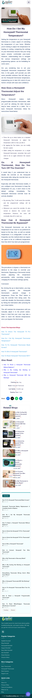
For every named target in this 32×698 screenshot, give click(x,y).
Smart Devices (5, 655)
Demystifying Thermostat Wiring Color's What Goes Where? (16, 573)
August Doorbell (5, 648)
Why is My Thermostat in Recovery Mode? (14, 558)
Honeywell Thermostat (7, 668)
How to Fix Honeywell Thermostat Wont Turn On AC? (16, 588)
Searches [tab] (6, 495)
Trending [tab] (6, 610)
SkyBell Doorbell (5, 641)
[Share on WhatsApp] (16, 398)
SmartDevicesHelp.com (12, 696)
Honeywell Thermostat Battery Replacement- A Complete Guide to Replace (16, 507)
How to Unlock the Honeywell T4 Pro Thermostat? (18, 433)
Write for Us (4, 689)
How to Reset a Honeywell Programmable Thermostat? (16, 596)
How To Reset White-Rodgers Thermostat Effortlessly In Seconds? (16, 604)
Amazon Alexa (5, 657)
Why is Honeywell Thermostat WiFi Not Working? (19, 423)
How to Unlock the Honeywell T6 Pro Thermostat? (18, 443)
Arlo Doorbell (5, 652)
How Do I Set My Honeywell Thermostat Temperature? (16, 515)
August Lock (4, 673)
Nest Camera (5, 671)
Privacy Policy (5, 685)
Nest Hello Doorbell (6, 650)
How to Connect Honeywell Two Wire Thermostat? (19, 473)
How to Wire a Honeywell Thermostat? (12, 543)
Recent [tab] (13, 610)
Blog (2, 692)
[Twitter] (3, 631)
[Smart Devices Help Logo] (7, 619)
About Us (3, 682)
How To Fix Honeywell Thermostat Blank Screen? (15, 500)
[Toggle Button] (28, 2)
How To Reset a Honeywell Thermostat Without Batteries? (16, 523)
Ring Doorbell (5, 643)
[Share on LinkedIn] (20, 398)
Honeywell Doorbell (6, 645)
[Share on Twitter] (12, 398)
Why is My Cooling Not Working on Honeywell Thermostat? (20, 414)
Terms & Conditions (6, 687)
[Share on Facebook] (8, 398)
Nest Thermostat (6, 666)
